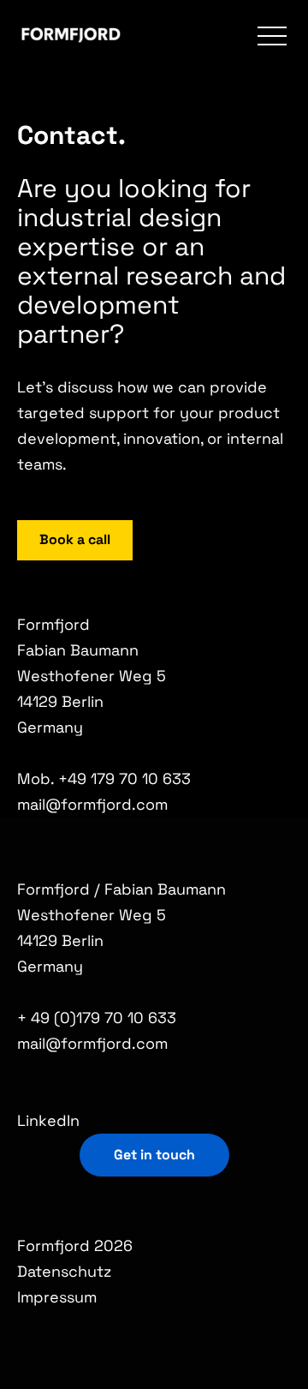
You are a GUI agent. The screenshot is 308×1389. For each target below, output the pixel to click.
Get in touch (154, 1155)
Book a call (74, 539)
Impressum (57, 1297)
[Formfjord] (71, 36)
